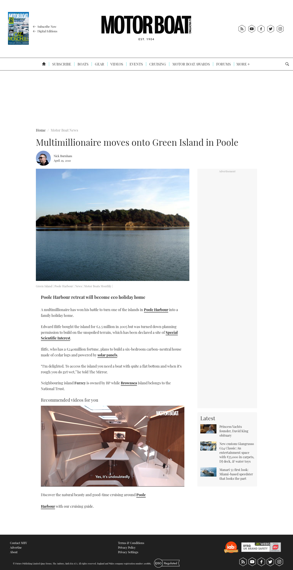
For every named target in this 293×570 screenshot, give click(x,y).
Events (136, 64)
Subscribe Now (46, 27)
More (242, 64)
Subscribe (61, 64)
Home (41, 130)
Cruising (157, 64)
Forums (223, 64)
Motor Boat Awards (191, 64)
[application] (112, 446)
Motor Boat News (64, 130)
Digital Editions (47, 31)
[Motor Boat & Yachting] (146, 29)
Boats (82, 64)
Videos (116, 64)
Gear (99, 64)
